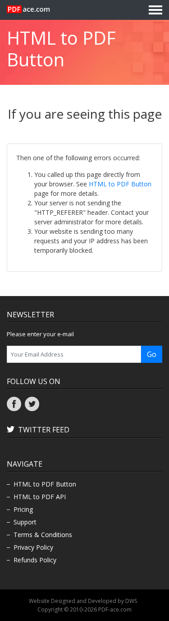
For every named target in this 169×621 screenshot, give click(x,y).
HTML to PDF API (40, 496)
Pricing (23, 509)
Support (25, 522)
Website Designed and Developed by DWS (83, 601)
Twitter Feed (43, 430)
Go (151, 354)
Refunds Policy (35, 560)
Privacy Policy (33, 547)
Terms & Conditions (43, 534)
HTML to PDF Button (120, 184)
